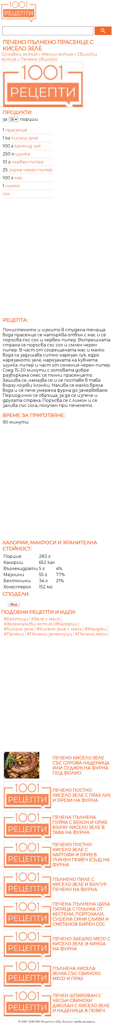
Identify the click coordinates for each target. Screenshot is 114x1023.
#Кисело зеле (19, 629)
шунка (22, 153)
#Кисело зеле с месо (59, 629)
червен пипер (28, 161)
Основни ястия (20, 54)
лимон (12, 185)
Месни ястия (58, 54)
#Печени (14, 634)
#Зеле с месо (45, 618)
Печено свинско (38, 59)
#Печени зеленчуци (49, 634)
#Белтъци (16, 618)
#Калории (66, 623)
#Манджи (95, 629)
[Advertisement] (57, 259)
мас (19, 177)
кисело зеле (24, 138)
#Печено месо (91, 634)
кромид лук (28, 146)
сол (6, 193)
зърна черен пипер (30, 169)
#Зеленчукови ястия (28, 623)
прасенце (16, 130)
